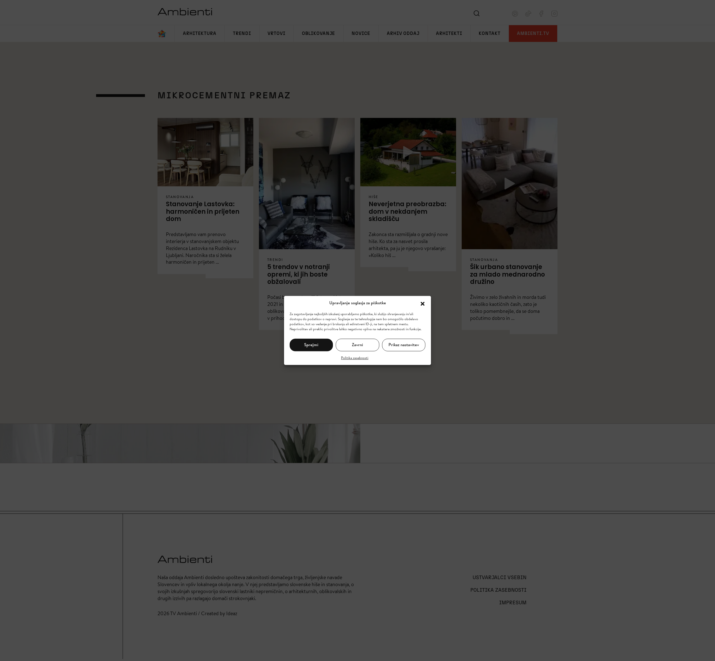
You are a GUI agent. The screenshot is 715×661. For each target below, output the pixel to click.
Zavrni (357, 345)
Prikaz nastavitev (404, 345)
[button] (422, 303)
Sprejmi (311, 345)
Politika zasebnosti (354, 357)
